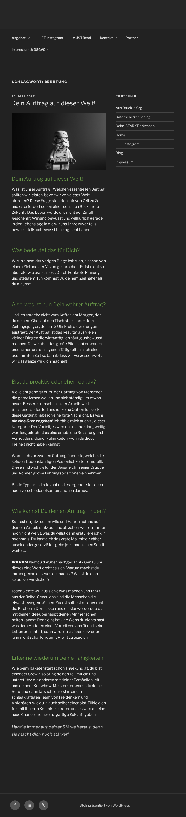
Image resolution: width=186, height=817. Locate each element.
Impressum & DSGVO (29, 50)
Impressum (124, 162)
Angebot (19, 38)
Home (120, 135)
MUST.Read (81, 38)
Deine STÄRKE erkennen (135, 126)
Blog (119, 153)
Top (174, 805)
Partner (131, 38)
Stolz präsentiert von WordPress (105, 805)
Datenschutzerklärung (133, 117)
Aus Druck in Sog (129, 108)
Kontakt (106, 38)
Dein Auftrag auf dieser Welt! (53, 103)
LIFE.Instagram (50, 38)
